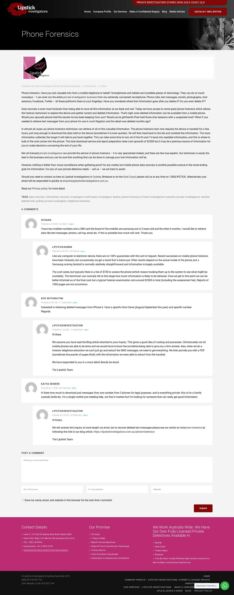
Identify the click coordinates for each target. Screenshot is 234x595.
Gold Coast (129, 176)
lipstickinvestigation (70, 86)
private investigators (50, 153)
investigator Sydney (109, 197)
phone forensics (131, 197)
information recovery (58, 197)
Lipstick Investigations (35, 576)
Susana (46, 220)
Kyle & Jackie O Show (169, 591)
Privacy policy (40, 188)
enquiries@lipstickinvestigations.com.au (85, 180)
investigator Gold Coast (84, 197)
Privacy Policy (203, 591)
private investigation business (80, 97)
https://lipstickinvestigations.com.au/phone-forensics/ (124, 431)
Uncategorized (49, 86)
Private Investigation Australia (158, 197)
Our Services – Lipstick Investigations (147, 587)
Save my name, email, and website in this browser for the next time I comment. (69, 500)
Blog (188, 591)
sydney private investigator (51, 201)
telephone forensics (79, 201)
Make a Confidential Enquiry (192, 587)
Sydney (97, 176)
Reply (72, 224)
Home (207, 576)
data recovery (37, 197)
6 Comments (89, 86)
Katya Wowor (50, 383)
